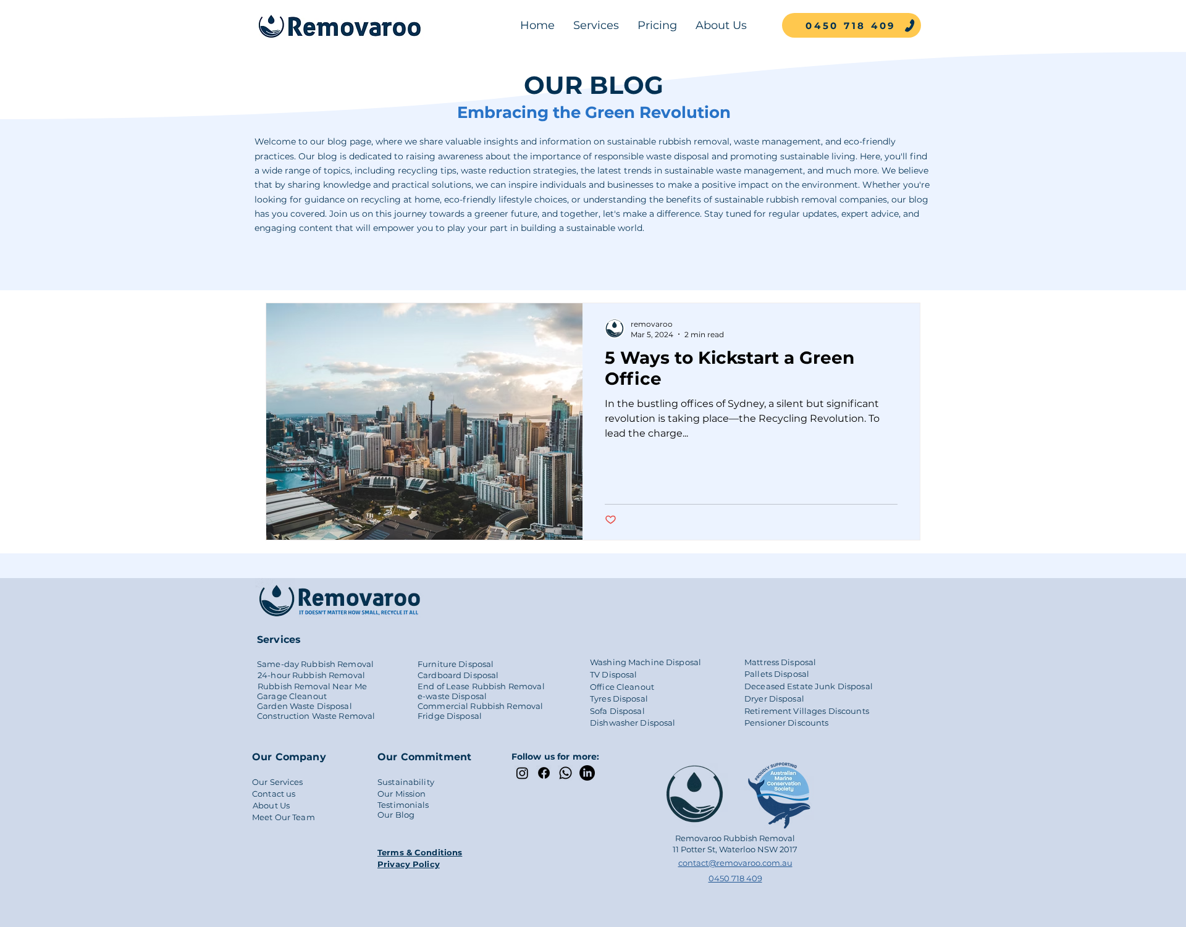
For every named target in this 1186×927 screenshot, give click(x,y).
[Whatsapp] (565, 773)
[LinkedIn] (587, 773)
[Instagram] (522, 773)
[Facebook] (544, 773)
